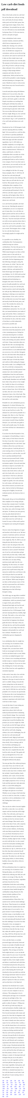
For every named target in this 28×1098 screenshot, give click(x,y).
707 (19, 1082)
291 (3, 1090)
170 (23, 1092)
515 (15, 1082)
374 (7, 1090)
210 (8, 1084)
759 (3, 1094)
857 (23, 1080)
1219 (3, 1084)
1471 (11, 1090)
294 (11, 1080)
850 (24, 1084)
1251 (16, 1084)
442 (7, 1082)
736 (12, 1088)
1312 (11, 1082)
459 (24, 1088)
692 (3, 1096)
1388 (16, 1088)
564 (7, 1094)
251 (12, 1084)
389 (3, 1082)
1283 (3, 1086)
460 (11, 1086)
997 (19, 1092)
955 (8, 1088)
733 (20, 1088)
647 (15, 1092)
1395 (15, 1086)
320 (7, 1080)
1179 (20, 1094)
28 (7, 1086)
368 (19, 1086)
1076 (24, 1090)
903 (11, 1094)
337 (24, 1094)
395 (3, 1080)
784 (15, 1080)
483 (7, 1092)
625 (11, 1092)
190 (20, 1084)
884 (23, 1082)
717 (23, 1086)
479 (7, 1096)
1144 (15, 1094)
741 (3, 1092)
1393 (3, 1088)
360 (19, 1080)
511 (15, 1090)
